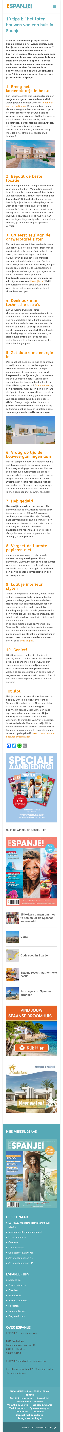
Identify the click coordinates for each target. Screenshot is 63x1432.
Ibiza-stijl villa (36, 281)
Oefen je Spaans (17, 1311)
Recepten (13, 1305)
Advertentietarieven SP (20, 1263)
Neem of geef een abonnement (25, 1232)
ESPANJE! (29, 1427)
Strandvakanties (17, 1285)
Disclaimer (41, 1427)
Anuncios (38, 1411)
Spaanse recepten (40, 1408)
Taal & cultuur (17, 1408)
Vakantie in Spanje (17, 1404)
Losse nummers (17, 1237)
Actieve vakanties (17, 1300)
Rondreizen (14, 1295)
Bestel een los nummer (30, 1401)
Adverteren (22, 1411)
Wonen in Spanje (42, 1404)
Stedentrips (14, 1280)
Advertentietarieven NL (20, 1258)
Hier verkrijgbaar (21, 1131)
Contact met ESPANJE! (20, 1252)
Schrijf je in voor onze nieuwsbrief (29, 1398)
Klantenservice (16, 1247)
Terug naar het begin (30, 1418)
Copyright (52, 1427)
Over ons (13, 1242)
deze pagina (26, 640)
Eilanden (13, 1290)
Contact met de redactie (29, 1415)
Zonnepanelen (42, 385)
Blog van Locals (16, 1316)
